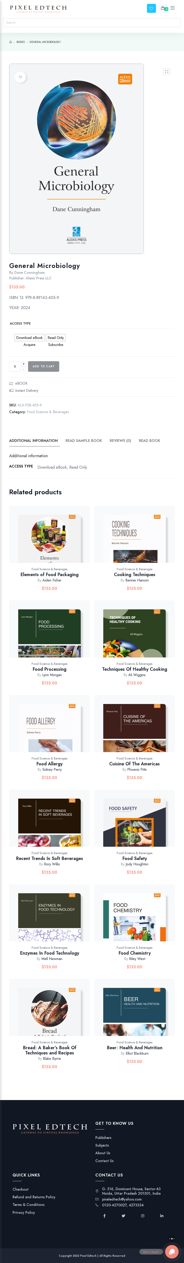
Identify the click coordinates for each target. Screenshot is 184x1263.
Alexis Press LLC (39, 278)
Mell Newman (52, 958)
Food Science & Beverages (48, 411)
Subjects (102, 1145)
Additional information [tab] (33, 440)
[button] (166, 71)
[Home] (10, 42)
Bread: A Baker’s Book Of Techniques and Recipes (49, 1050)
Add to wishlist (20, 77)
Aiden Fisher (51, 580)
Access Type (20, 323)
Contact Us (104, 1160)
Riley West (137, 958)
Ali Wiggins (137, 674)
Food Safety (134, 858)
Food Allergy (49, 763)
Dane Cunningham (29, 272)
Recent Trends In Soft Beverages (49, 858)
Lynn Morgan (52, 674)
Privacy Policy (24, 1212)
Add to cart (44, 366)
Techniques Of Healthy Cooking (134, 669)
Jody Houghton (137, 864)
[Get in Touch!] (172, 1252)
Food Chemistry (134, 953)
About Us (102, 1153)
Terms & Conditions (28, 1204)
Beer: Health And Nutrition (134, 1047)
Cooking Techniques (134, 574)
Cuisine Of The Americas (134, 763)
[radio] (29, 337)
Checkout (20, 1189)
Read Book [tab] (149, 440)
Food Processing (49, 669)
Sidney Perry (52, 769)
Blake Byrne (52, 1058)
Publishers (103, 1137)
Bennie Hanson (137, 580)
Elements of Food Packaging (49, 574)
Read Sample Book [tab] (84, 440)
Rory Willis (52, 864)
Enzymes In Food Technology (49, 953)
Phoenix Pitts (137, 769)
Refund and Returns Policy (34, 1197)
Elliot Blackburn (137, 1053)
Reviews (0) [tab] (120, 440)
